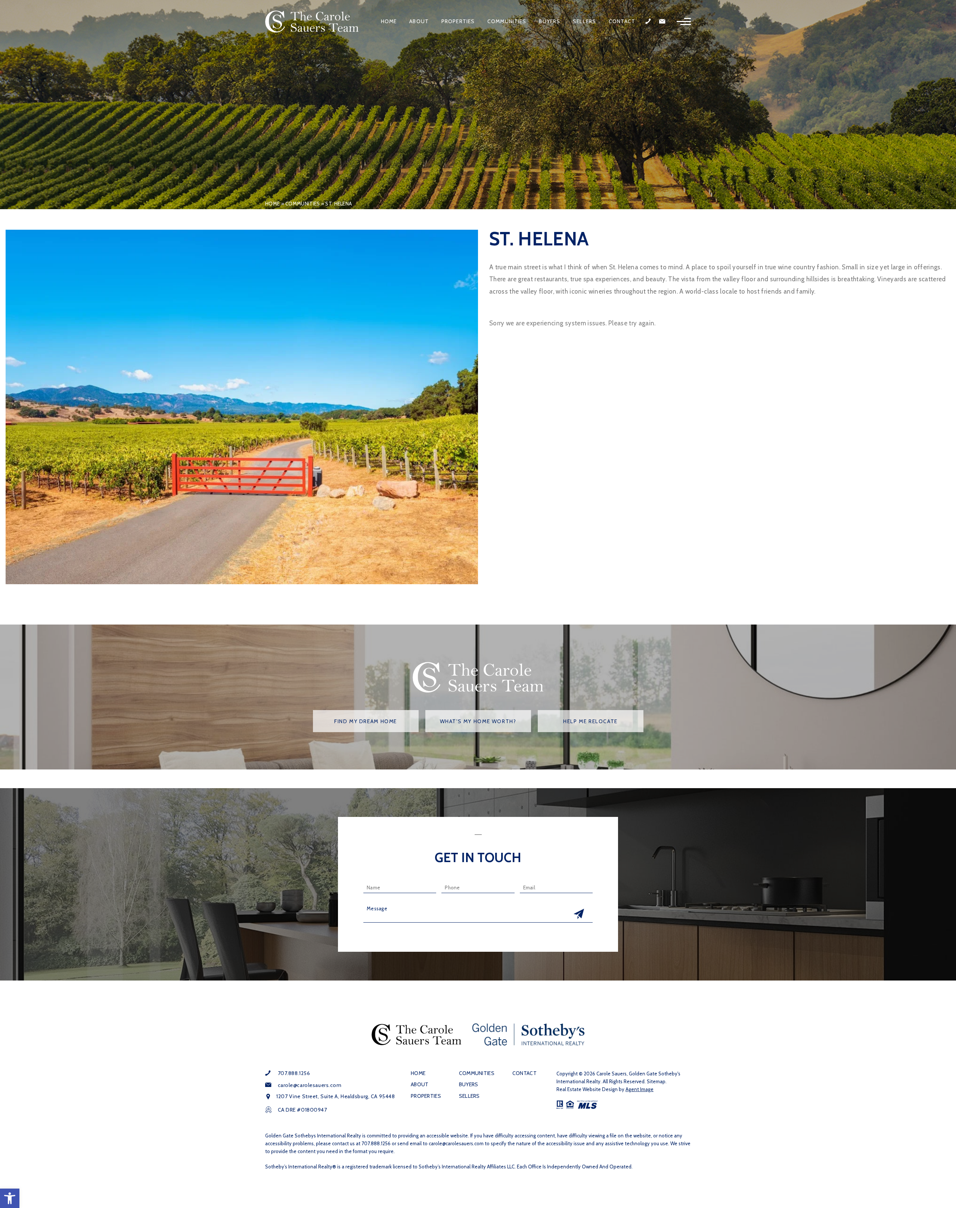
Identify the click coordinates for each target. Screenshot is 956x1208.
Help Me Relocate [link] (590, 721)
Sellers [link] (584, 21)
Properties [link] (458, 21)
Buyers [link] (549, 21)
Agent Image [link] (640, 1089)
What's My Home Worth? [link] (478, 721)
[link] (9, 1198)
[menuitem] (389, 21)
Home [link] (389, 21)
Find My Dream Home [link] (365, 721)
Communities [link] (506, 21)
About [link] (419, 21)
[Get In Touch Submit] (579, 914)
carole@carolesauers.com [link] (310, 1085)
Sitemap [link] (656, 1081)
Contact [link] (622, 21)
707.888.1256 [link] (294, 1073)
